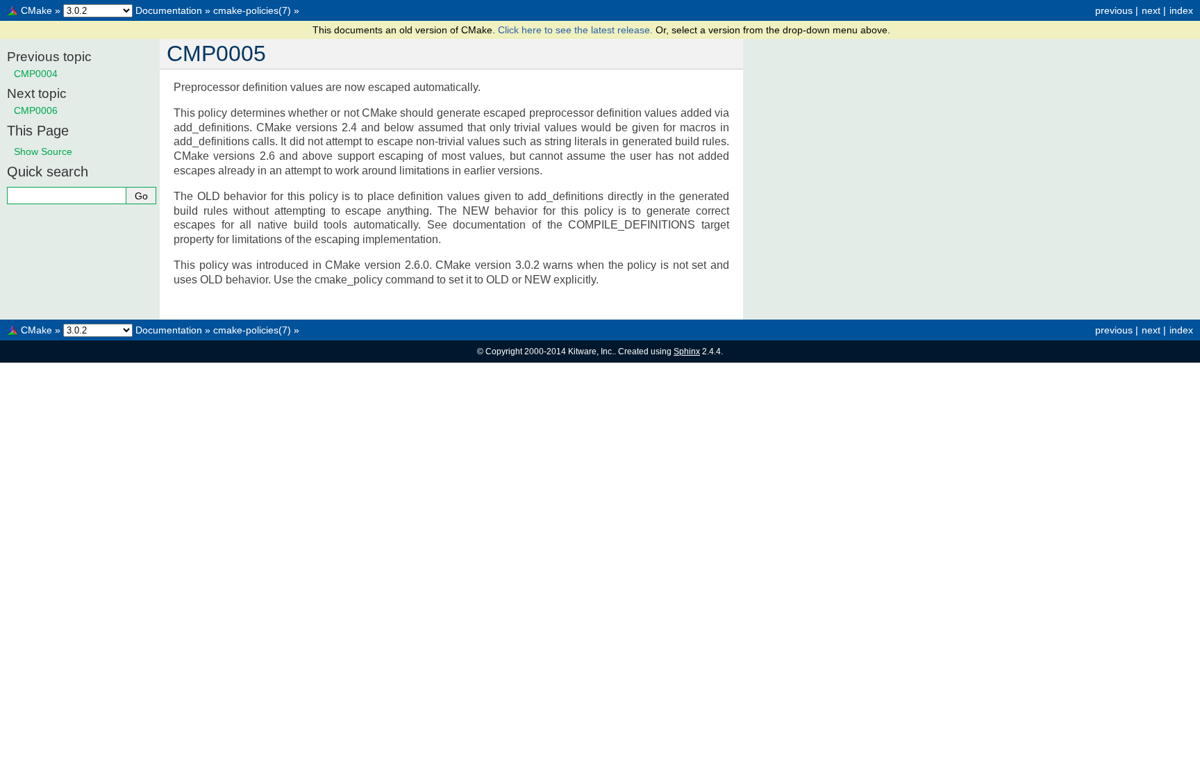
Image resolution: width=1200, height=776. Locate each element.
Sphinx (687, 351)
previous (1114, 10)
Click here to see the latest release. (577, 29)
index (1181, 10)
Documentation (168, 10)
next (1151, 10)
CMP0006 (36, 110)
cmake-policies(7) (252, 10)
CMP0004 (36, 73)
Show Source (43, 151)
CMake (36, 10)
